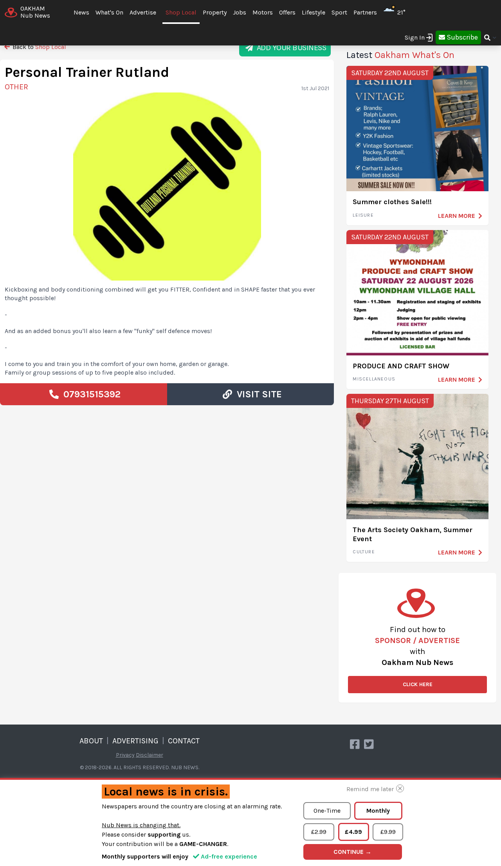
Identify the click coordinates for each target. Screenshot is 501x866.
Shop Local (181, 12)
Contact (184, 740)
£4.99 (353, 831)
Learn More (456, 215)
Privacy (125, 755)
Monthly (378, 810)
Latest (400, 54)
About (91, 740)
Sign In (415, 37)
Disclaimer (149, 755)
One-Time (327, 810)
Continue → (352, 851)
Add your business (289, 47)
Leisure (363, 215)
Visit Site (257, 394)
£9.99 (388, 831)
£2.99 (318, 831)
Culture (364, 551)
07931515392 (90, 394)
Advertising (135, 740)
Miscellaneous (374, 379)
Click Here (418, 684)
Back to (38, 47)
